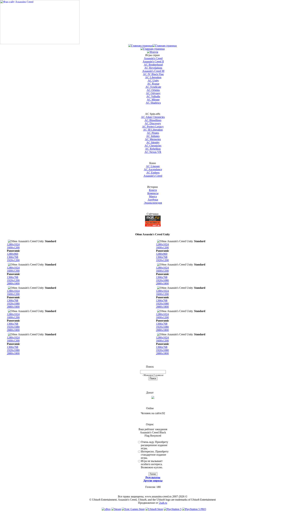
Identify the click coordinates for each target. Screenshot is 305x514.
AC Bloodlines (153, 120)
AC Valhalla (153, 96)
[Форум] (152, 51)
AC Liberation (153, 77)
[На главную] (39, 43)
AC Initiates (153, 136)
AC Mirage (153, 99)
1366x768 (12, 257)
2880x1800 (13, 283)
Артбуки (153, 199)
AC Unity (153, 80)
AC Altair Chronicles (153, 117)
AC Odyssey (153, 93)
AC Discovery (153, 123)
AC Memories (153, 139)
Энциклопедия (153, 202)
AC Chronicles (153, 145)
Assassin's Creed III (153, 70)
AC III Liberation (153, 129)
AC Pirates (153, 132)
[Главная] (140, 45)
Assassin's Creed (153, 58)
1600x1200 (13, 247)
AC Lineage (153, 166)
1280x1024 (13, 244)
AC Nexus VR (153, 151)
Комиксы (153, 193)
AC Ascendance (153, 169)
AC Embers (153, 172)
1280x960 (12, 253)
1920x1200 (13, 260)
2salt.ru (163, 502)
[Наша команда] (152, 48)
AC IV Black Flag (153, 74)
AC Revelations (153, 67)
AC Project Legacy (153, 126)
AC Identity (153, 142)
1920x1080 (162, 280)
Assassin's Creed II (153, 61)
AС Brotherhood (153, 64)
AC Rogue (153, 83)
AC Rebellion (153, 148)
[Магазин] (164, 45)
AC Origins (153, 90)
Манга (153, 196)
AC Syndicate (153, 86)
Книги (153, 190)
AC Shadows (153, 102)
